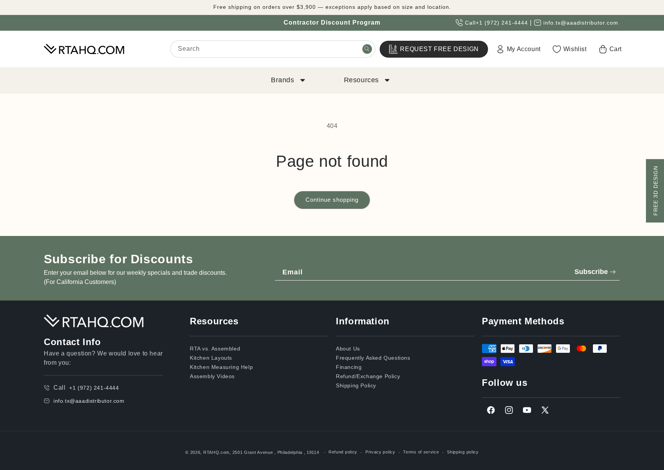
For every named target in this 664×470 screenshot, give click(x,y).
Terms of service (421, 452)
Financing (349, 367)
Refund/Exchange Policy (368, 376)
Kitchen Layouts (211, 358)
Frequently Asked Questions (373, 358)
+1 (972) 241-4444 (502, 22)
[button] (287, 80)
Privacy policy (380, 452)
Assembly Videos (212, 376)
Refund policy (343, 452)
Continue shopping (332, 199)
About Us (348, 348)
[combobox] (272, 49)
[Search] (367, 48)
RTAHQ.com (216, 452)
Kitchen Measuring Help (221, 367)
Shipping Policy (356, 385)
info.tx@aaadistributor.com (580, 22)
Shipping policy (463, 452)
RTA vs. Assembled (215, 348)
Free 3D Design (655, 191)
